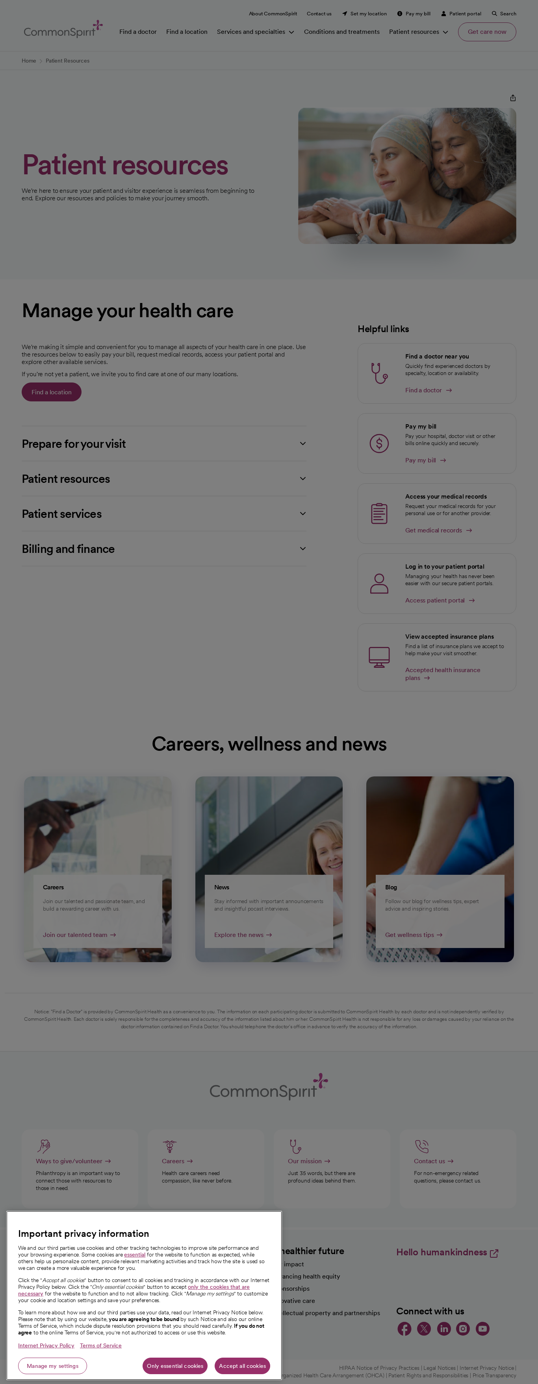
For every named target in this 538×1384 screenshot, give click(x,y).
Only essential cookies (175, 1366)
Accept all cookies (242, 1366)
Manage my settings (52, 1366)
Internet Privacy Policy (46, 1345)
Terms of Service (101, 1345)
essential (134, 1254)
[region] (144, 1295)
